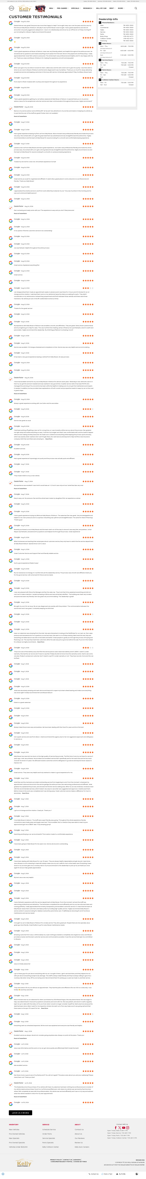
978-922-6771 (128, 36)
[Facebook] (115, 1127)
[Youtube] (123, 1127)
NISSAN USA (140, 1160)
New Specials (14, 1138)
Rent (111, 8)
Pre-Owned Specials (17, 1142)
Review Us (79, 1142)
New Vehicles (14, 1129)
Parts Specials (48, 1142)
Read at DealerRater (20, 116)
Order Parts (47, 1134)
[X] (119, 1127)
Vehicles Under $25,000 (18, 1147)
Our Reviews (80, 1138)
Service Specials (48, 1138)
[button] (136, 8)
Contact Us (79, 1129)
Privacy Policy (56, 1160)
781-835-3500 (128, 25)
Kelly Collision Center (50, 1147)
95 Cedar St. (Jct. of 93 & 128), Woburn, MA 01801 (21, 1)
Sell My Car (101, 8)
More (120, 8)
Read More (48, 439)
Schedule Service (49, 1129)
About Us (78, 1134)
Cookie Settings (80, 1161)
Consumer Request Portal (61, 1161)
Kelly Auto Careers (82, 1147)
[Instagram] (127, 1127)
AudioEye (77, 1160)
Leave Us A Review (20, 1113)
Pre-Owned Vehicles (17, 1134)
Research (87, 8)
